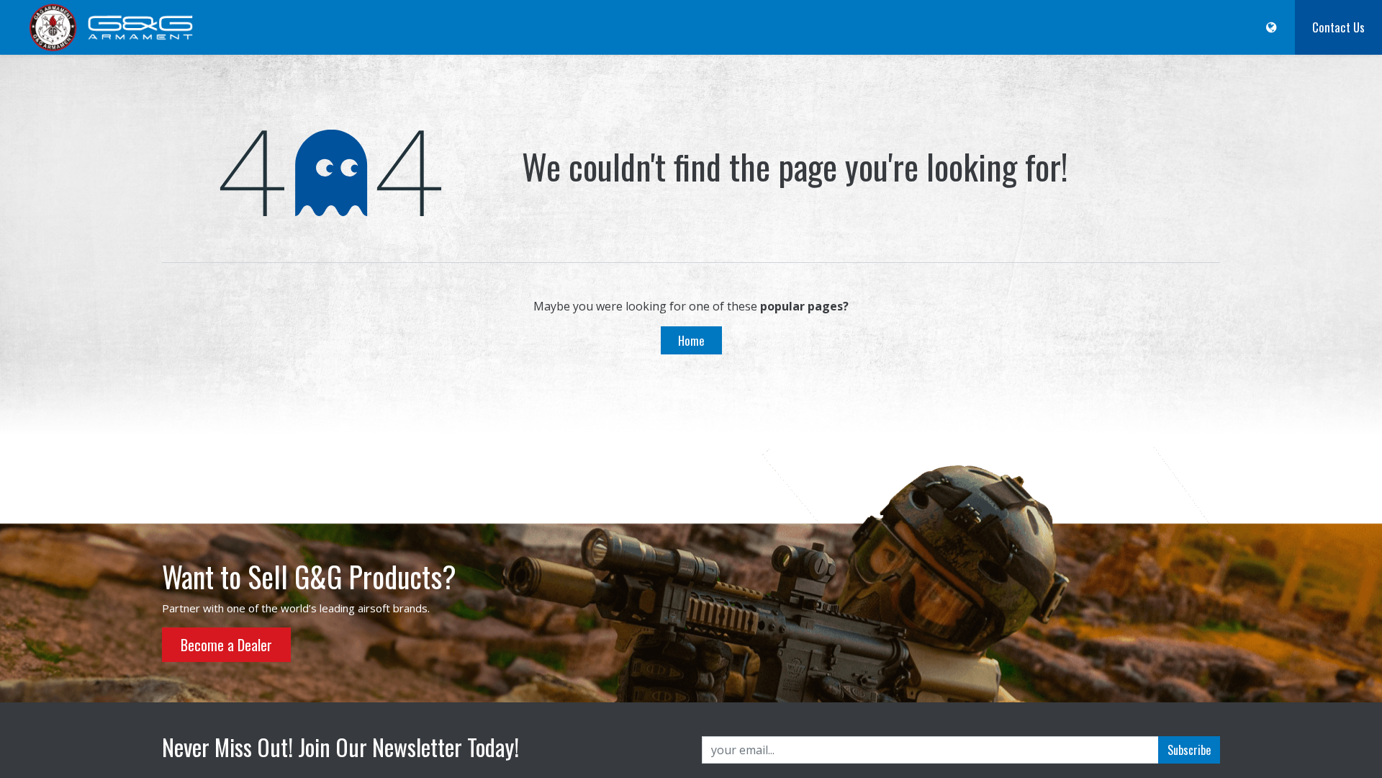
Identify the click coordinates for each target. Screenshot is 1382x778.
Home (691, 340)
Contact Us (1338, 27)
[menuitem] (499, 27)
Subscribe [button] (1189, 750)
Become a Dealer (226, 645)
